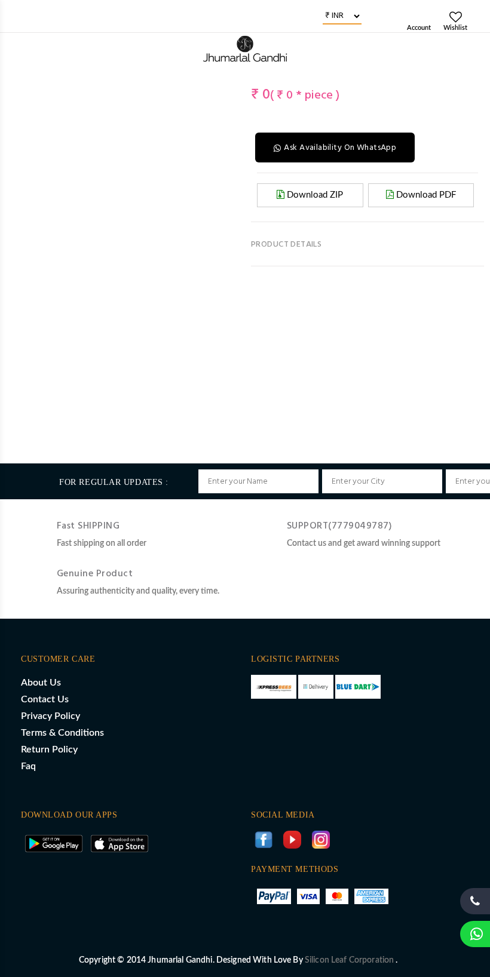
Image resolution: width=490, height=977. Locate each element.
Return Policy (49, 749)
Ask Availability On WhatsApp (340, 148)
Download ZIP (313, 195)
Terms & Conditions (62, 733)
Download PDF (425, 195)
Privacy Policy (50, 716)
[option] (24, 78)
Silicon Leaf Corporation (350, 960)
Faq (28, 766)
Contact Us (45, 699)
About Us (41, 682)
